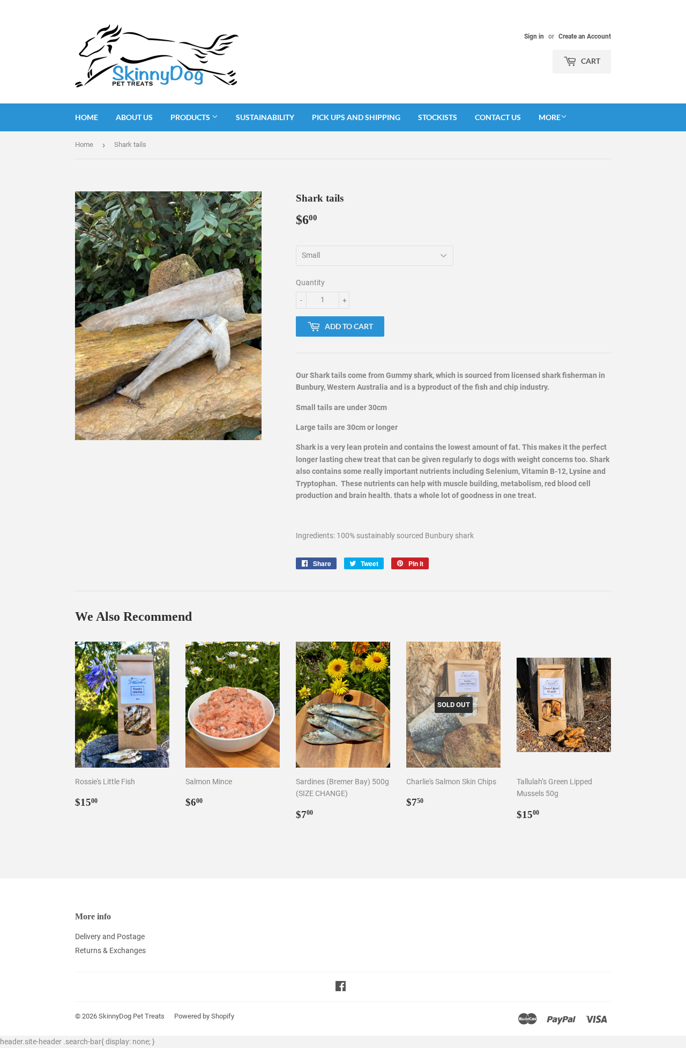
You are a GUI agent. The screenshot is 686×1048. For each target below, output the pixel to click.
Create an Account (584, 36)
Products (191, 117)
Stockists (437, 117)
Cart (589, 60)
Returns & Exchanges (110, 950)
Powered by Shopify (204, 1016)
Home (86, 117)
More (550, 117)
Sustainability (265, 117)
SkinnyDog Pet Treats (132, 1016)
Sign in (534, 36)
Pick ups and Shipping (356, 117)
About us (134, 117)
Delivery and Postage (110, 936)
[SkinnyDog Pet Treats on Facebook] (340, 987)
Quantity (310, 282)
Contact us (498, 117)
